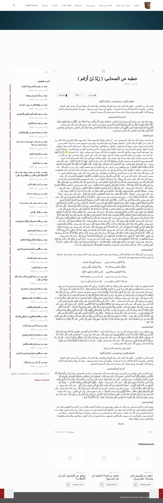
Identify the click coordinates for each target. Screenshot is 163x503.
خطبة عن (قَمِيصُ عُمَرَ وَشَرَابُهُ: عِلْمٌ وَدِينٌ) (141, 477)
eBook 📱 (63, 95)
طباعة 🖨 (92, 95)
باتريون (14, 373)
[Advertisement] (81, 48)
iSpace (38, 380)
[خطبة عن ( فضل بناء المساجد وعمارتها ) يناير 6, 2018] (2, 493)
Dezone (45, 380)
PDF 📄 (79, 95)
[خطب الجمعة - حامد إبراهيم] (147, 5)
